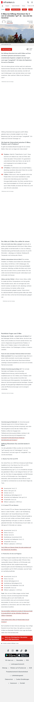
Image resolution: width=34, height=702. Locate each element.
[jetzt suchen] (28, 2)
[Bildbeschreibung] (31, 40)
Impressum (13, 683)
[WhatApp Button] (26, 651)
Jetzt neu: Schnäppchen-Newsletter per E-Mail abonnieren (16, 638)
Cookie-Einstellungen (22, 679)
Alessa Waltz (10, 23)
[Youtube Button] (17, 651)
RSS (27, 660)
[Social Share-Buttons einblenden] (29, 50)
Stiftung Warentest (16, 9)
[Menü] (32, 2)
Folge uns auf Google (6, 49)
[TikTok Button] (21, 651)
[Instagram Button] (12, 651)
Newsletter (19, 660)
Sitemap (4, 668)
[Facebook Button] (8, 651)
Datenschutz (9, 679)
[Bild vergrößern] (31, 26)
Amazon (24, 9)
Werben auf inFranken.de (18, 668)
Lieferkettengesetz (17, 675)
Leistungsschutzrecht (17, 664)
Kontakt (22, 683)
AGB (30, 668)
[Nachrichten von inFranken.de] (7, 2)
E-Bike (7, 9)
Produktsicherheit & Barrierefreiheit (17, 672)
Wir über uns (9, 660)
